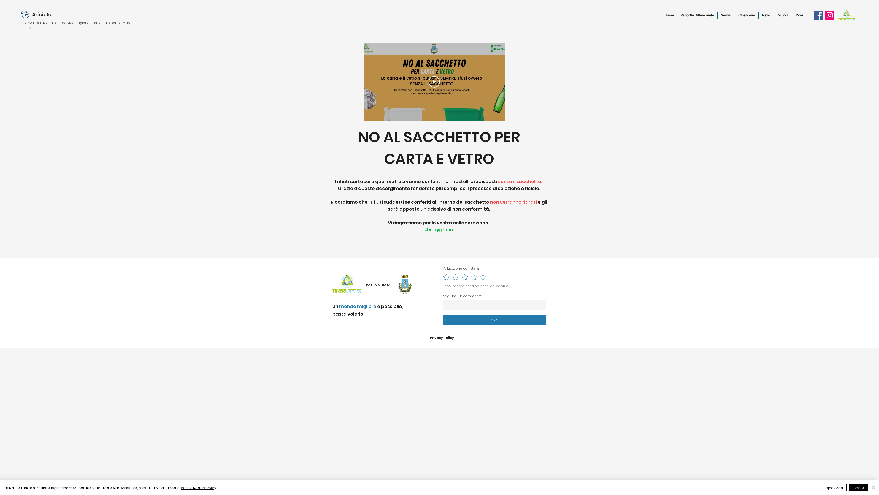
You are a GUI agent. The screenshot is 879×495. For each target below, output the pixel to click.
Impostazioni (834, 487)
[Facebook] (818, 15)
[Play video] (434, 82)
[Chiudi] (873, 487)
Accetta (858, 487)
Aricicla (42, 14)
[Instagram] (829, 15)
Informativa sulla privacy (198, 487)
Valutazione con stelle (461, 268)
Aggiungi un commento (462, 296)
